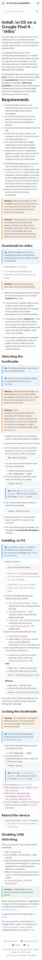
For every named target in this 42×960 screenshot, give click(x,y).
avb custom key (24, 785)
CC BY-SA (10, 955)
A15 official (21, 267)
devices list (11, 430)
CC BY (31, 930)
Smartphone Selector (14, 172)
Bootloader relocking (13, 739)
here (25, 139)
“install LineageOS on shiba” (14, 927)
